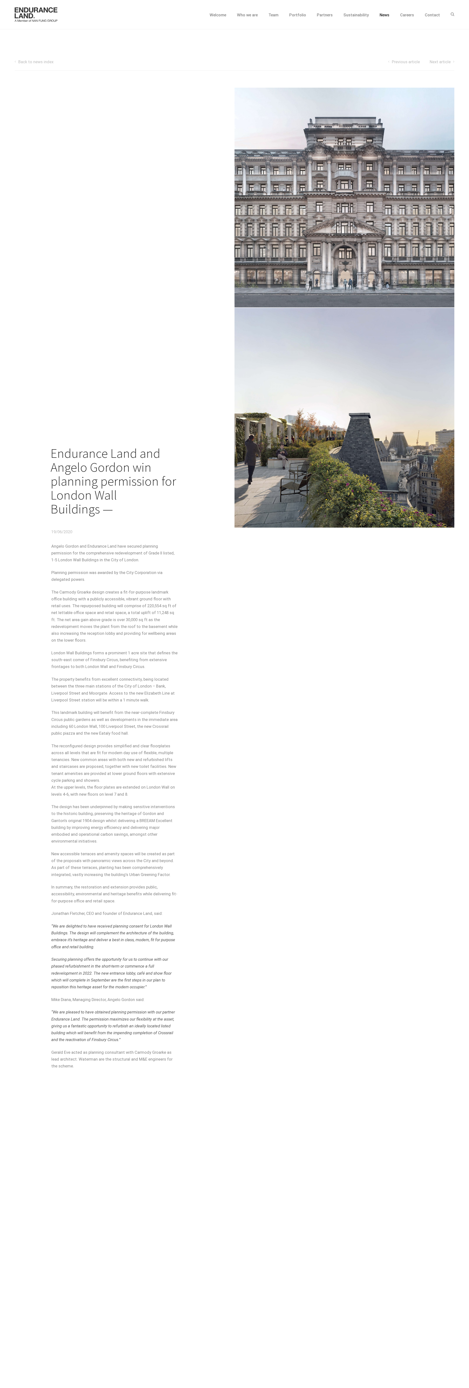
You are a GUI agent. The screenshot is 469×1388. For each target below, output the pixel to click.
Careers (407, 15)
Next (440, 62)
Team (273, 15)
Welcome (218, 15)
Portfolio (297, 15)
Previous (406, 62)
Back (35, 62)
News (384, 15)
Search (452, 14)
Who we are (247, 15)
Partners (325, 15)
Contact (432, 15)
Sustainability (356, 15)
